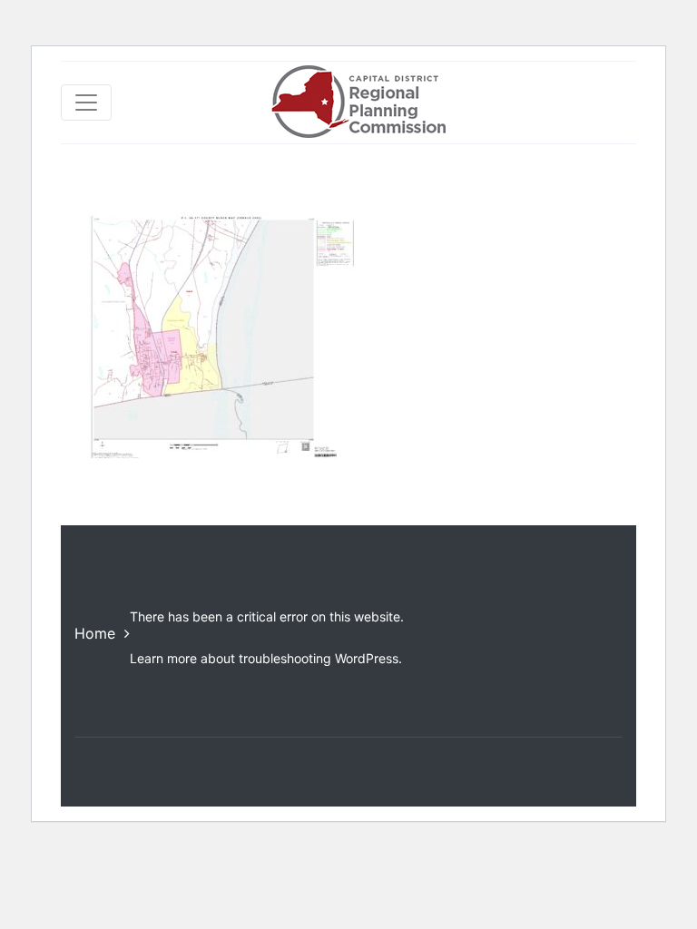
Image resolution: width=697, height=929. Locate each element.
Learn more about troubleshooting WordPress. (266, 658)
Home (94, 633)
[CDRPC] (358, 102)
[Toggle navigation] (86, 102)
